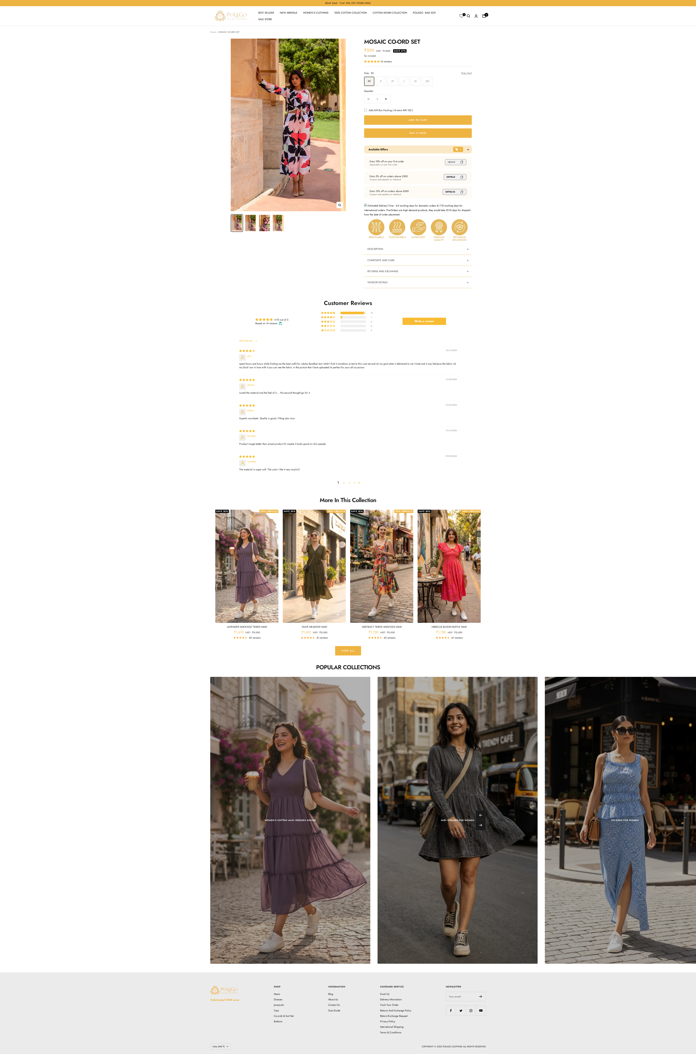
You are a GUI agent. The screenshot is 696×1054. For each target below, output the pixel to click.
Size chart (466, 73)
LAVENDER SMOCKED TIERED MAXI (247, 627)
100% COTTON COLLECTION (350, 13)
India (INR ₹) (219, 1046)
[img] (247, 351)
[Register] (480, 996)
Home (213, 32)
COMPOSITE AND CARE (381, 260)
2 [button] (344, 483)
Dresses (278, 999)
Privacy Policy (387, 1021)
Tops (276, 1010)
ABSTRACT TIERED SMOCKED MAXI (382, 627)
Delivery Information (391, 999)
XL (415, 81)
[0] (461, 16)
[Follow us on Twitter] (461, 1011)
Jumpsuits (279, 1005)
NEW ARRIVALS (288, 13)
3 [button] (349, 483)
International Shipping (391, 1027)
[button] (372, 61)
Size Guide (334, 1010)
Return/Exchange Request (393, 1016)
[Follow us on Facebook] (451, 1011)
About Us (333, 999)
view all (348, 650)
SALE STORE (265, 19)
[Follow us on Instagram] (471, 1011)
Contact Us (334, 1005)
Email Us (385, 994)
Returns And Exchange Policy (395, 1010)
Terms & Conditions (390, 1032)
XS (369, 81)
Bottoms (278, 1021)
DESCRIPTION (375, 249)
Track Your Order (389, 1005)
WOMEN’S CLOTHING (315, 13)
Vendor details (377, 282)
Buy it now (418, 133)
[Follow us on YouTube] (481, 1011)
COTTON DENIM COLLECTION (390, 13)
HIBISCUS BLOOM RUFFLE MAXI (449, 627)
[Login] (476, 16)
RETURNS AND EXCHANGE (382, 271)
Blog (330, 994)
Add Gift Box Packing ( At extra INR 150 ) (391, 110)
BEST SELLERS (266, 13)
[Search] (468, 16)
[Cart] (484, 16)
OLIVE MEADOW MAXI (314, 627)
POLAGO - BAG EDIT (424, 13)
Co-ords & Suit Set (284, 1016)
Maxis (277, 994)
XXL (428, 81)
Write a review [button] (424, 321)
